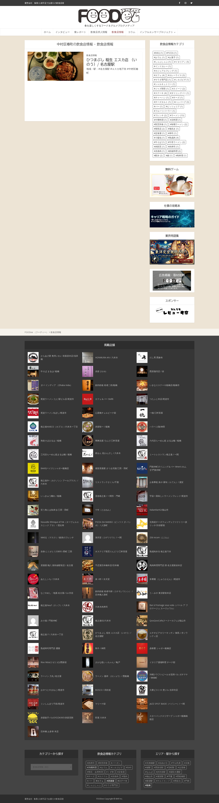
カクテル (103, 776)
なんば (149, 771)
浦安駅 (160, 776)
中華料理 (161, 119)
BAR (129, 767)
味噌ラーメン (179, 124)
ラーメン (177, 115)
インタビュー (62, 31)
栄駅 (148, 767)
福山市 (149, 776)
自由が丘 (163, 763)
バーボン (116, 763)
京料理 (176, 119)
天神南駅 (150, 763)
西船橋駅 (181, 776)
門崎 (187, 780)
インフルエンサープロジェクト (156, 31)
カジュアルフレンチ (166, 70)
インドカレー (163, 66)
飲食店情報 (118, 31)
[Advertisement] (85, 101)
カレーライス (177, 75)
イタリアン (182, 61)
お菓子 (174, 57)
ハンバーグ (182, 102)
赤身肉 (160, 151)
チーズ (178, 97)
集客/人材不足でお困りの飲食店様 (49, 3)
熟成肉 (174, 137)
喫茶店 (160, 128)
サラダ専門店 (163, 79)
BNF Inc (119, 798)
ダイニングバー (180, 93)
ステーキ (161, 93)
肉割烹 (160, 146)
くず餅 (111, 771)
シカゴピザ (182, 79)
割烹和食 (161, 124)
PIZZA (172, 52)
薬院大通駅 (175, 771)
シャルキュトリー (165, 84)
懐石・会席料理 (95, 771)
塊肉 (125, 776)
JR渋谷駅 (161, 771)
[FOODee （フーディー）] (109, 15)
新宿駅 (149, 780)
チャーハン (162, 97)
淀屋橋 (182, 767)
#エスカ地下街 (118, 68)
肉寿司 (174, 146)
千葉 (170, 776)
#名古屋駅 (104, 68)
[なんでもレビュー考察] (172, 311)
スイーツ (179, 88)
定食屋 (160, 133)
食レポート (80, 31)
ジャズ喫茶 (162, 88)
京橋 (187, 763)
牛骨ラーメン (177, 142)
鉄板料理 (175, 151)
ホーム (47, 31)
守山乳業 (176, 763)
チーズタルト (163, 102)
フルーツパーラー (165, 110)
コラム (131, 31)
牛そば (160, 142)
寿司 (173, 133)
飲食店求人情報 (99, 31)
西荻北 (177, 780)
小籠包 (160, 137)
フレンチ (161, 115)
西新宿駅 (159, 767)
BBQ (159, 52)
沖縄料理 (92, 767)
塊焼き (174, 128)
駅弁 (159, 155)
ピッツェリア (175, 106)
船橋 (148, 785)
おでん (160, 57)
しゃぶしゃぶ (163, 61)
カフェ (160, 75)
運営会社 (28, 3)
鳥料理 (181, 155)
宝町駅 (171, 767)
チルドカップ (163, 780)
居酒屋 (111, 780)
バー (159, 106)
